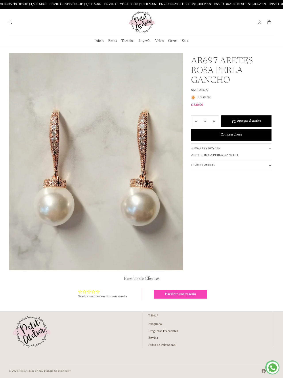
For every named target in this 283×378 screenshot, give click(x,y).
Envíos (153, 338)
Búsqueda (155, 324)
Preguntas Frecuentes (163, 331)
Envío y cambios (202, 165)
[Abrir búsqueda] (10, 22)
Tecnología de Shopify (57, 371)
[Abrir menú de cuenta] (259, 22)
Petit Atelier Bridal (30, 371)
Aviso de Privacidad (162, 345)
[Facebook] (263, 371)
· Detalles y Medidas (205, 148)
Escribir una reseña (180, 294)
